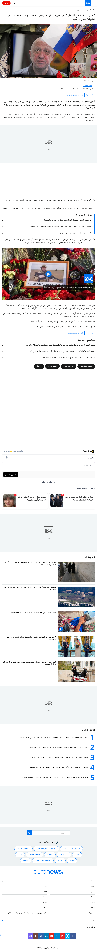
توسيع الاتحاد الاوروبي (42, 860)
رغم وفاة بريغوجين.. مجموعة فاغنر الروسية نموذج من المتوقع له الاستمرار (68, 220)
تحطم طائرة (52, 366)
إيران (77, 854)
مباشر (6, 3)
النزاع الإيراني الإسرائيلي (71, 848)
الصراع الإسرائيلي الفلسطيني (46, 848)
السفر (93, 902)
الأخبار (89, 10)
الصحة (45, 897)
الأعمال (93, 891)
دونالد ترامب (64, 854)
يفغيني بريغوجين (86, 366)
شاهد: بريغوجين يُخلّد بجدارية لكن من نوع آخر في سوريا (73, 233)
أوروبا (93, 886)
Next (93, 897)
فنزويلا (60, 860)
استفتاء (49, 854)
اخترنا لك (89, 557)
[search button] (29, 832)
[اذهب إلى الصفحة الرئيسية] (88, 3)
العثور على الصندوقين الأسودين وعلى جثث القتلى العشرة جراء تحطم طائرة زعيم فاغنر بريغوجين (60, 226)
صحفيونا (92, 912)
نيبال (20, 854)
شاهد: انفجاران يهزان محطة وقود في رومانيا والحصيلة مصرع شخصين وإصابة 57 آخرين (60, 345)
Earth (45, 891)
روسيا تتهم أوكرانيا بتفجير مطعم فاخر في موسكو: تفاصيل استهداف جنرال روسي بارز (62, 351)
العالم (82, 10)
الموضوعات (91, 881)
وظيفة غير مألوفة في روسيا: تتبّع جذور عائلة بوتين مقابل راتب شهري (69, 357)
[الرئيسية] (94, 10)
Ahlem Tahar (87, 86)
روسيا (77, 10)
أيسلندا (25, 860)
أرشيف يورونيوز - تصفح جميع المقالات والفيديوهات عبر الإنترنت (26, 912)
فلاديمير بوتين (68, 366)
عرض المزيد (91, 927)
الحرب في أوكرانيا (23, 848)
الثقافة (45, 902)
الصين (72, 860)
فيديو (93, 907)
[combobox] (48, 832)
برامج (45, 907)
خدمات (92, 920)
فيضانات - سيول (34, 854)
